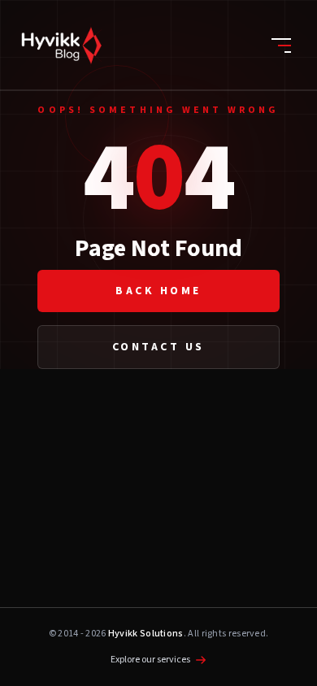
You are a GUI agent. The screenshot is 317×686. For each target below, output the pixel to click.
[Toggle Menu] (281, 45)
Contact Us (158, 347)
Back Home (158, 291)
